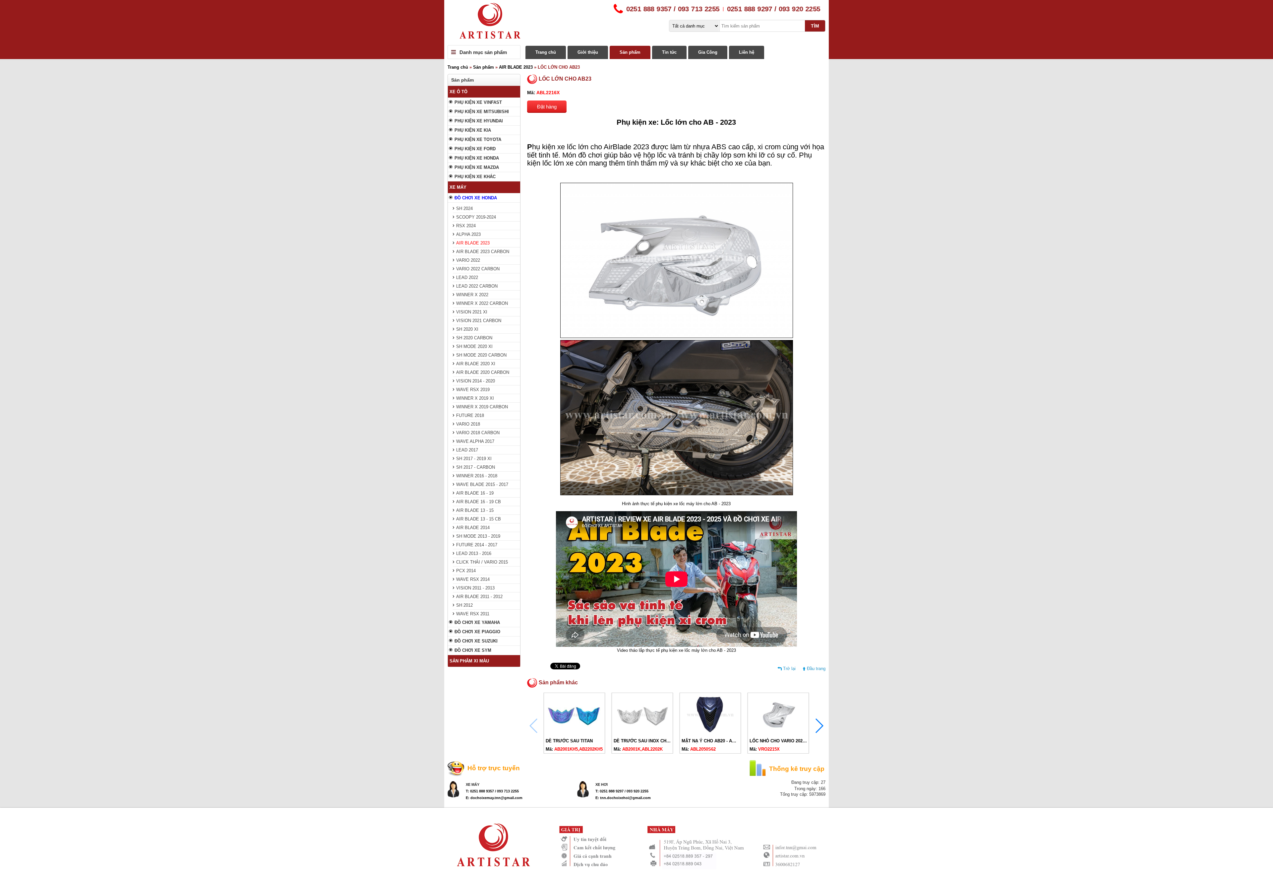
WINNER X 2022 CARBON (482, 303)
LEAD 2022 (467, 277)
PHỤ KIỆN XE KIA (473, 130)
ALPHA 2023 (468, 234)
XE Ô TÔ (458, 91)
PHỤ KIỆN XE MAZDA (477, 167)
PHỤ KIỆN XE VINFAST (478, 102)
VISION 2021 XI (471, 311)
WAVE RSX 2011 (472, 613)
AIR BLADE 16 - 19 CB (478, 501)
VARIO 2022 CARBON (478, 268)
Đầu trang (816, 668)
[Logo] (636, 22)
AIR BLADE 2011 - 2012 (479, 596)
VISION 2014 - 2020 (475, 380)
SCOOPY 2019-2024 (476, 217)
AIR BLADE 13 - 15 (475, 510)
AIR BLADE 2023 (516, 67)
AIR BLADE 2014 (473, 527)
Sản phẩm (630, 52)
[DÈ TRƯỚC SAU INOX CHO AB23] (642, 732)
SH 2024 (464, 208)
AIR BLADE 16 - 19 (475, 493)
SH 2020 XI (467, 329)
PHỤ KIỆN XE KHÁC (475, 176)
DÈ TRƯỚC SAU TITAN (569, 740)
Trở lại (789, 668)
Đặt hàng (547, 106)
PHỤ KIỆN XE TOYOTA (478, 139)
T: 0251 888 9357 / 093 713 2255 (492, 791)
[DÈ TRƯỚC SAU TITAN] (574, 732)
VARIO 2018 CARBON (478, 432)
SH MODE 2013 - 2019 (478, 536)
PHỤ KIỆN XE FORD (475, 148)
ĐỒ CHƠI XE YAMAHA (477, 622)
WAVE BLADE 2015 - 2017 (482, 484)
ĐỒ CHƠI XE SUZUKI (476, 641)
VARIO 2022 (468, 260)
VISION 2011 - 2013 (475, 587)
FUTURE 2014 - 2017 (476, 544)
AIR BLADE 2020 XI (475, 363)
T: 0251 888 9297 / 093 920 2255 (621, 791)
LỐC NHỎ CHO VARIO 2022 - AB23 (784, 740)
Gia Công (707, 52)
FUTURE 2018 (470, 415)
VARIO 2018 (468, 424)
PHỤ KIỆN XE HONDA (477, 158)
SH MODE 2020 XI (474, 346)
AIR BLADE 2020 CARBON (482, 372)
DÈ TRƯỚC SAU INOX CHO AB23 (648, 740)
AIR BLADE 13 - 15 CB (478, 518)
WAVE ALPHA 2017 (475, 441)
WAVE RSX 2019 (473, 389)
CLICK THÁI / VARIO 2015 (482, 562)
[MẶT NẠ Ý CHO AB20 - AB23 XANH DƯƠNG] (710, 732)
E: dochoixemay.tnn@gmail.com (494, 798)
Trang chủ (545, 52)
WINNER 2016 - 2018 (476, 475)
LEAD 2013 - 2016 (473, 553)
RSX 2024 (466, 225)
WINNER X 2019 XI (475, 398)
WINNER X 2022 (472, 294)
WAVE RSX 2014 (473, 579)
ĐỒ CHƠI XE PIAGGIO (477, 631)
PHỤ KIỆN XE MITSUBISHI (482, 111)
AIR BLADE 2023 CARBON (482, 251)
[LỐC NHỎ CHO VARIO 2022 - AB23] (778, 732)
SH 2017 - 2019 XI (474, 458)
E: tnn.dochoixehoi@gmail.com (623, 798)
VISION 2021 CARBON (478, 320)
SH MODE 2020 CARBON (481, 355)
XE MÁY (458, 187)
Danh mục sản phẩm (483, 52)
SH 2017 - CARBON (475, 467)
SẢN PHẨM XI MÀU (469, 660)
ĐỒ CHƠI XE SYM (473, 650)
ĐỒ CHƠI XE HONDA (476, 197)
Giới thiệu (587, 52)
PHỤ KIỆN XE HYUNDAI (479, 120)
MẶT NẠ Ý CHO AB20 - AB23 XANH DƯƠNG (726, 740)
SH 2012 (464, 605)
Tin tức (669, 52)
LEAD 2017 (467, 449)
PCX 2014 (466, 570)
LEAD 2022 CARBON (477, 286)
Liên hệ (746, 52)
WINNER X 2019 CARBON (482, 406)
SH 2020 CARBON (474, 337)
